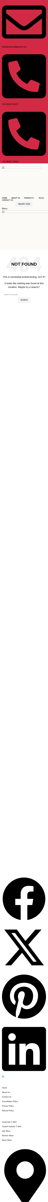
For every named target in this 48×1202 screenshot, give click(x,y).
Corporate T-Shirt (9, 1122)
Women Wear (8, 1135)
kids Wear (6, 1131)
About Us (6, 1092)
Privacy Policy (8, 1106)
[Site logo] (22, 181)
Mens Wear (7, 1140)
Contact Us (6, 1097)
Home (4, 1088)
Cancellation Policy (10, 1101)
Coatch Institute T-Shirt (11, 1126)
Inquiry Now (24, 204)
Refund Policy (8, 1110)
